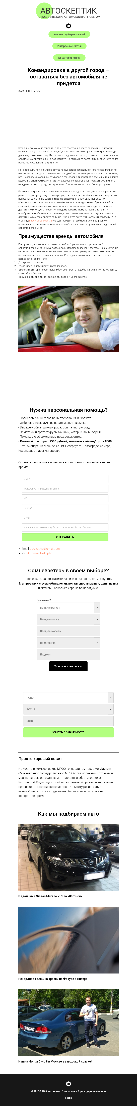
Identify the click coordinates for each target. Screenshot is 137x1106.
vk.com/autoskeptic (39, 553)
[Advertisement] (68, 123)
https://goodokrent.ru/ (41, 220)
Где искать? (44, 599)
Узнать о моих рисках (68, 666)
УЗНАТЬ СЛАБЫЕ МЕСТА (68, 732)
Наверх (67, 1097)
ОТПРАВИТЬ (65, 537)
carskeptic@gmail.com (45, 548)
